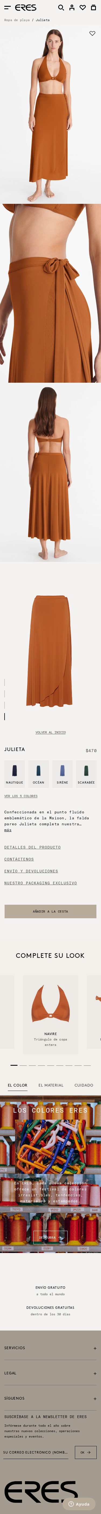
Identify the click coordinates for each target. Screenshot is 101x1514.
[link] (72, 7)
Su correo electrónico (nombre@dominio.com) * (35, 1452)
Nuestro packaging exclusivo (40, 883)
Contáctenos (19, 859)
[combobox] (50, 911)
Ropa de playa (17, 20)
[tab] (18, 1085)
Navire (50, 1034)
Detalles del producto (32, 847)
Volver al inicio (51, 732)
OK (83, 1452)
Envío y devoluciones (31, 871)
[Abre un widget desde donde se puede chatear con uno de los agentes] (79, 1504)
